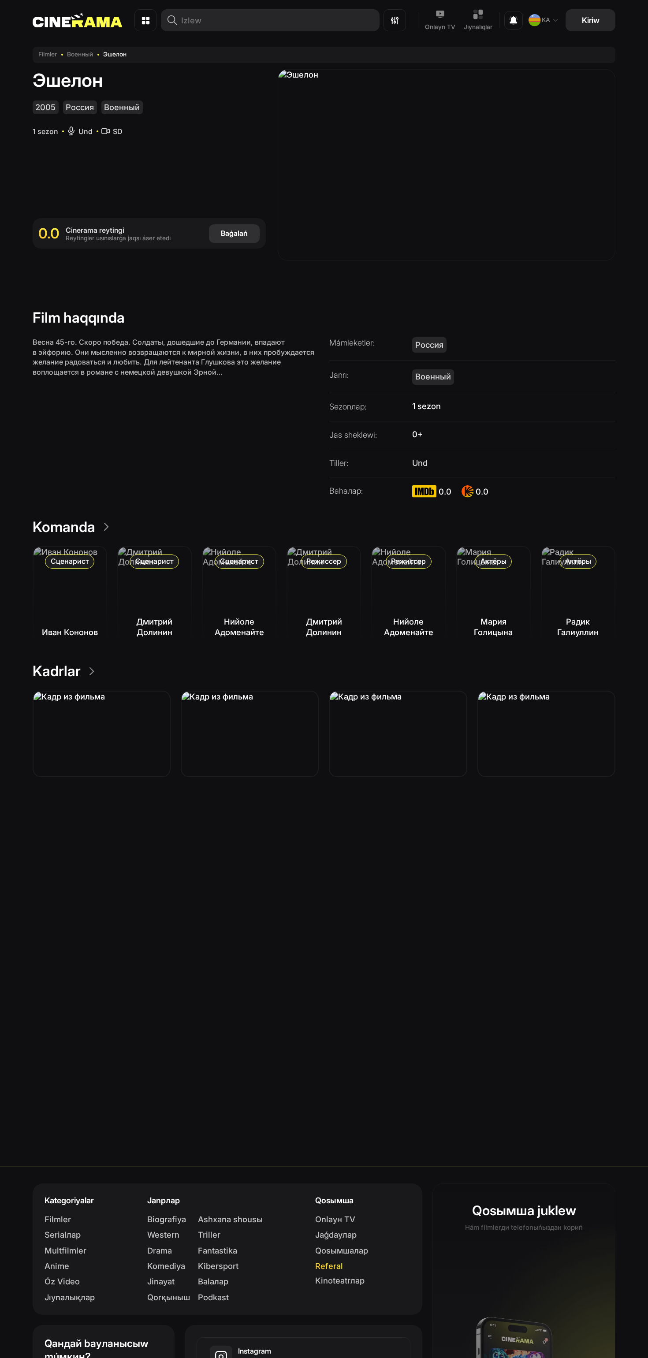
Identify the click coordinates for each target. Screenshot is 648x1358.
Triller (209, 1234)
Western (163, 1234)
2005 (45, 107)
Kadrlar (57, 671)
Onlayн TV (335, 1219)
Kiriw (591, 20)
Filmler (47, 54)
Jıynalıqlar (478, 26)
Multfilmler (65, 1250)
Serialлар (63, 1234)
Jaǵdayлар (336, 1234)
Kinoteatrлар (340, 1280)
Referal (329, 1266)
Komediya (166, 1266)
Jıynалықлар (70, 1297)
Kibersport (218, 1266)
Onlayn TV (440, 26)
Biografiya (166, 1219)
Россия (80, 107)
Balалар (213, 1281)
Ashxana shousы (230, 1219)
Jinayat (161, 1281)
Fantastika (217, 1250)
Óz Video (62, 1281)
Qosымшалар (341, 1250)
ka (546, 19)
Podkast (213, 1297)
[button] (102, 734)
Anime (57, 1266)
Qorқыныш (168, 1297)
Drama (159, 1250)
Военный (80, 54)
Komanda (64, 527)
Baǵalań (234, 233)
